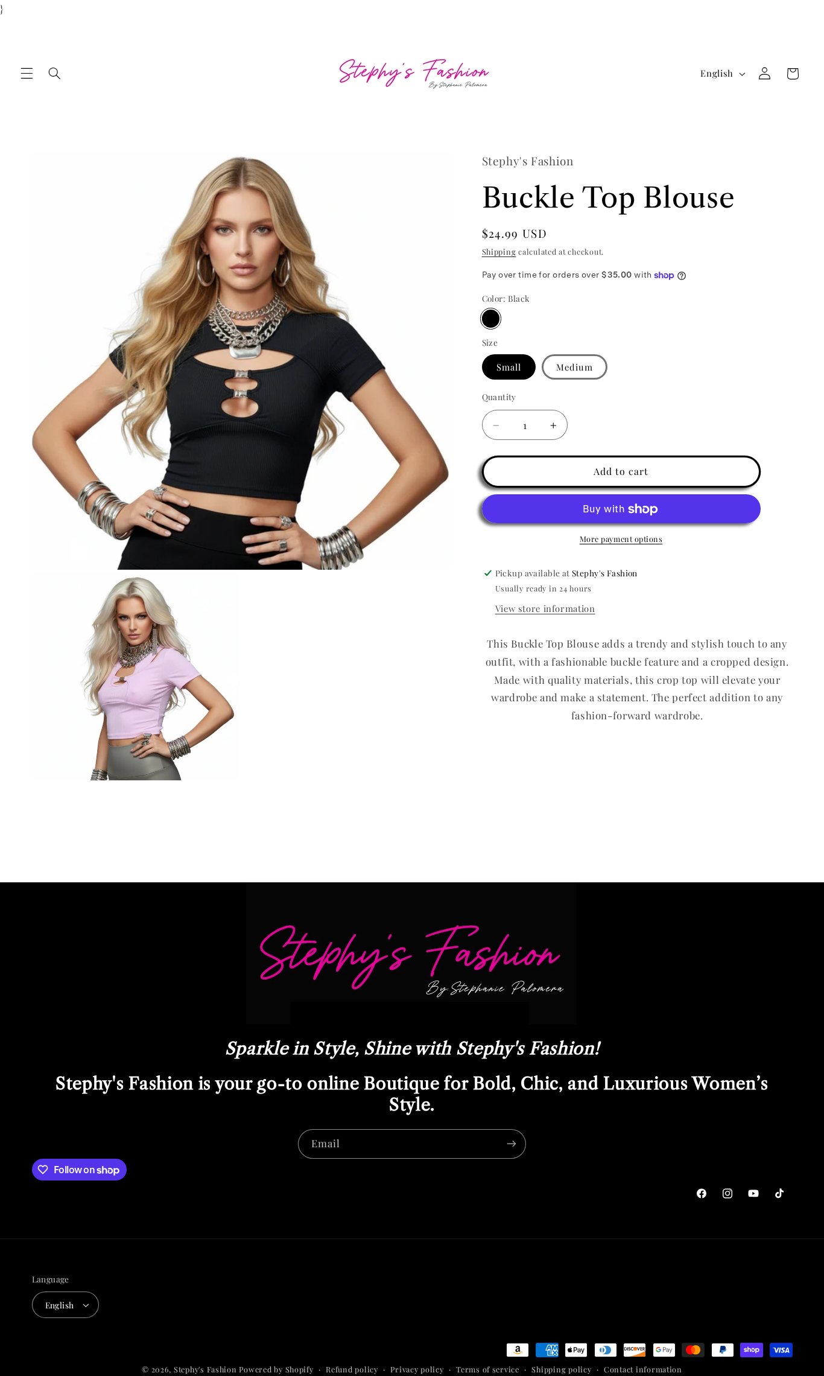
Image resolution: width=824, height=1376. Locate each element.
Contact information (643, 1369)
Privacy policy (416, 1369)
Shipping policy (561, 1369)
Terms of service (487, 1369)
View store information (545, 609)
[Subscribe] (511, 1144)
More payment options (621, 539)
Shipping (499, 252)
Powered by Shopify (276, 1369)
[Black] (490, 319)
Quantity (499, 396)
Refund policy (352, 1369)
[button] (26, 74)
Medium (574, 367)
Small (508, 367)
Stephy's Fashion (205, 1369)
